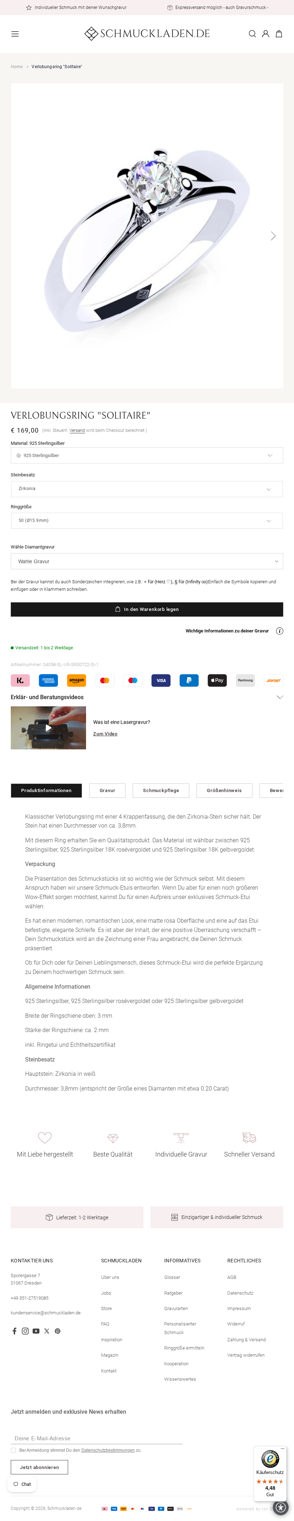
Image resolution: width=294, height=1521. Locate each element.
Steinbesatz (23, 474)
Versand (77, 430)
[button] (15, 33)
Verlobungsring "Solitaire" (57, 66)
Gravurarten (176, 1308)
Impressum (239, 1308)
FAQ (105, 1324)
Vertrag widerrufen (246, 1355)
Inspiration (111, 1339)
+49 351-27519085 (29, 1298)
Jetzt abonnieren (39, 1467)
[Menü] (282, 1450)
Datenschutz (240, 1293)
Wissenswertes (180, 1379)
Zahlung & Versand (246, 1339)
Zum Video (105, 733)
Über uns (110, 1277)
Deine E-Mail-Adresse (43, 1438)
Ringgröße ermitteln (184, 1348)
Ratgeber (173, 1293)
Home (17, 66)
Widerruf (236, 1324)
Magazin (109, 1355)
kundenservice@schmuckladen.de (46, 1312)
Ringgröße (21, 506)
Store (106, 1308)
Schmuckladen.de (64, 1508)
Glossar (172, 1277)
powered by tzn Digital (260, 1509)
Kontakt (109, 1371)
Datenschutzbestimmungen (108, 1450)
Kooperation (176, 1363)
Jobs (106, 1293)
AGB (231, 1277)
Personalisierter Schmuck (180, 1328)
